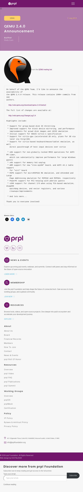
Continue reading (9, 484)
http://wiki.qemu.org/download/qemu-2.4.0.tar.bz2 (27, 105)
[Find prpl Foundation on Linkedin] (13, 248)
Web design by (11, 458)
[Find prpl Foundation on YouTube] (19, 248)
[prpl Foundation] (13, 238)
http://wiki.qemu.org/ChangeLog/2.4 (22, 116)
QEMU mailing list (45, 70)
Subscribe (73, 475)
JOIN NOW (8, 297)
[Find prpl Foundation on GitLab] (7, 248)
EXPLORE (7, 319)
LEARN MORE (9, 274)
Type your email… (10, 474)
